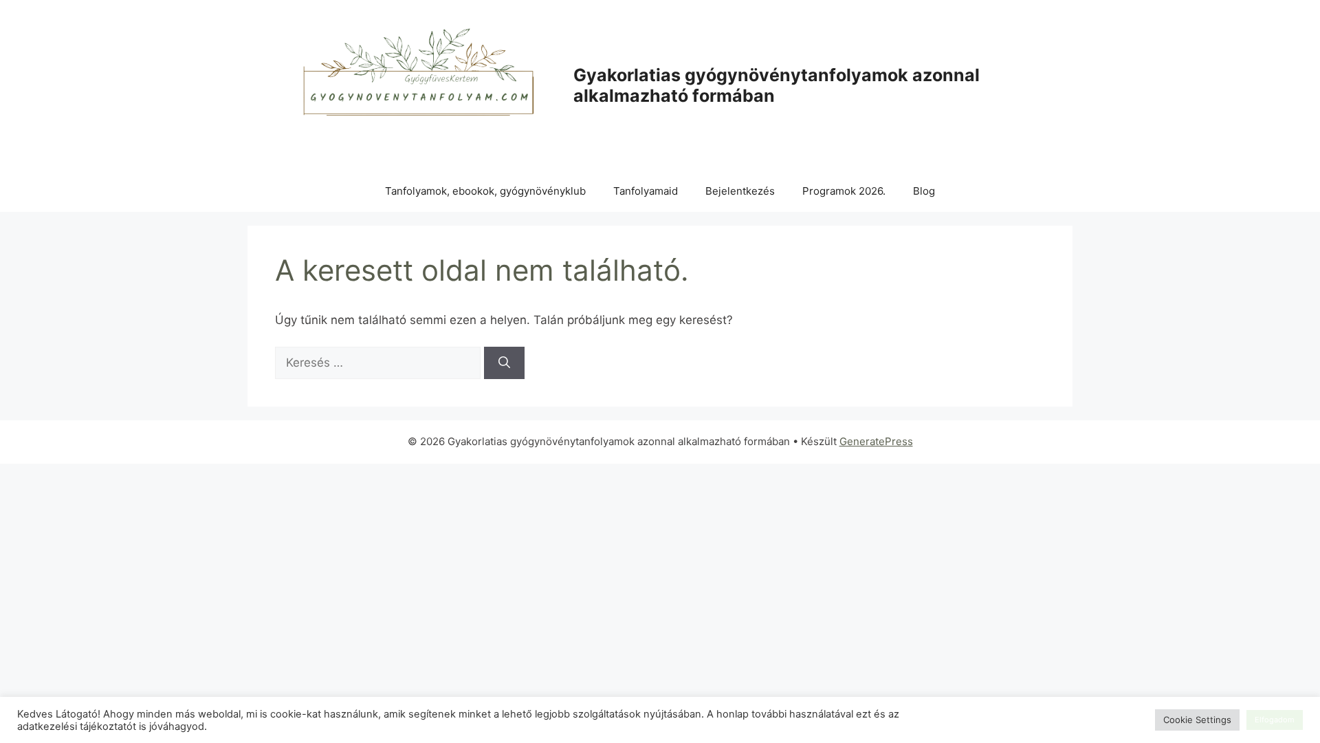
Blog (924, 190)
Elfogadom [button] (1275, 719)
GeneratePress (876, 441)
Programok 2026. (844, 190)
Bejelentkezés (740, 190)
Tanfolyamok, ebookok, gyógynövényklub (485, 190)
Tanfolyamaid (645, 190)
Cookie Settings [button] (1197, 719)
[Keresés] (504, 363)
